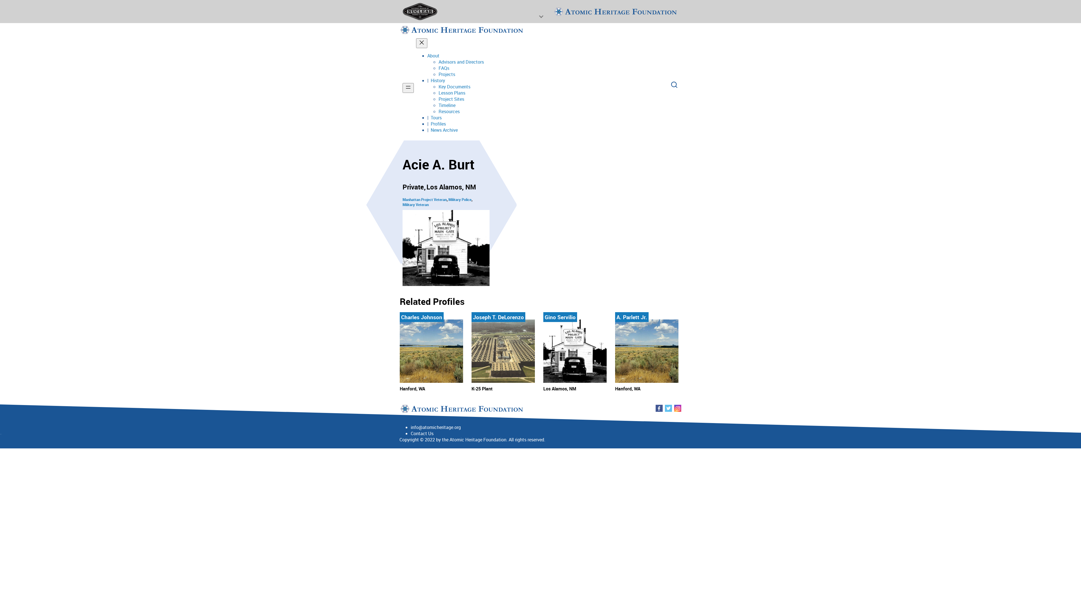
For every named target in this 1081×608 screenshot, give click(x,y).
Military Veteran (416, 204)
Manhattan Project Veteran (425, 199)
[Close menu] (421, 43)
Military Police (460, 199)
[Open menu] (408, 88)
